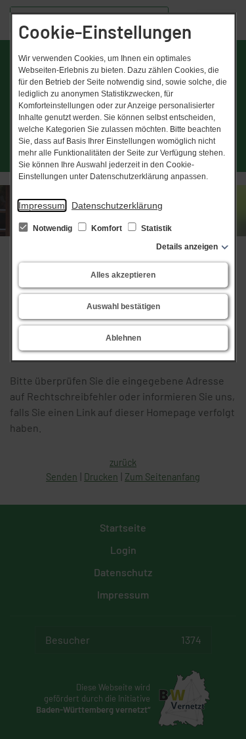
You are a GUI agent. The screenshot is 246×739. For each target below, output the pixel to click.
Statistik (155, 228)
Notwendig (52, 228)
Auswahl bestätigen (123, 306)
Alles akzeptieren (123, 275)
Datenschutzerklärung (117, 205)
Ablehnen (123, 338)
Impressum (41, 205)
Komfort (106, 228)
